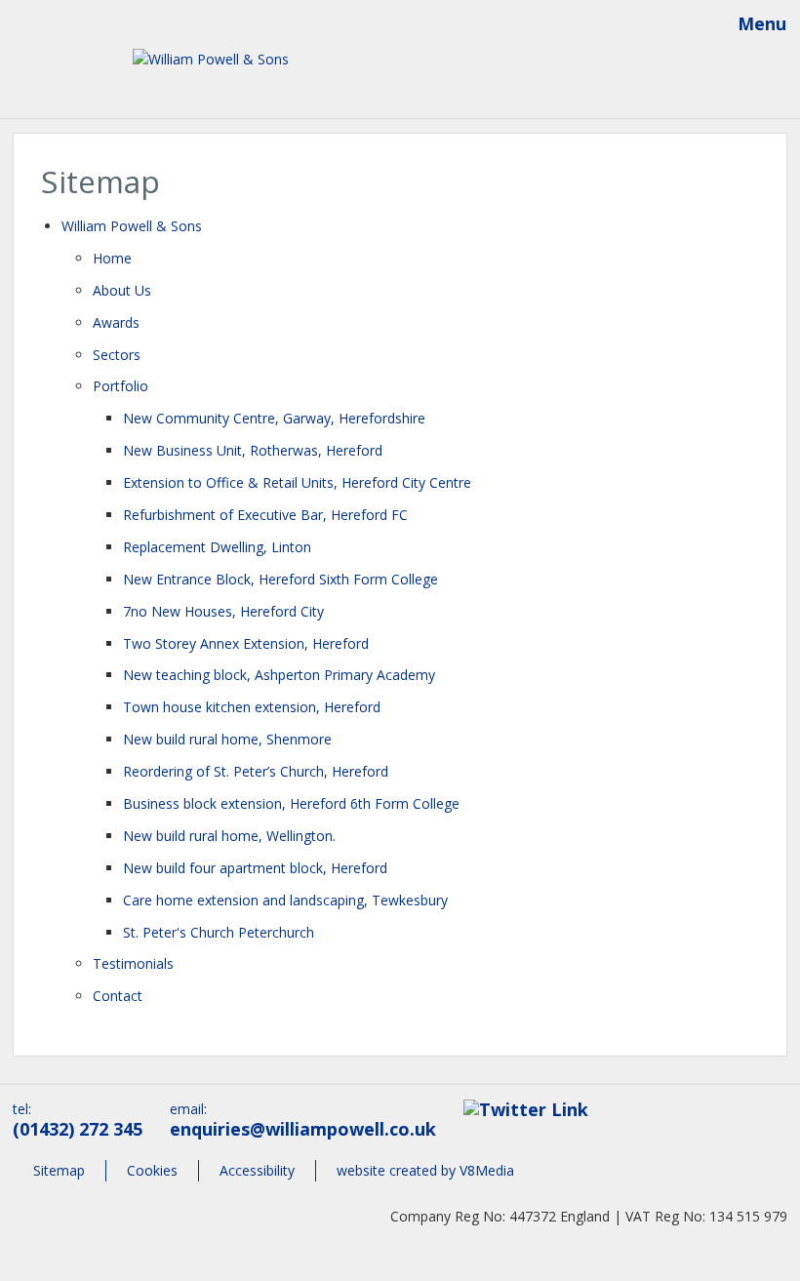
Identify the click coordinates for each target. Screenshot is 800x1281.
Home (112, 258)
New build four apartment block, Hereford (255, 868)
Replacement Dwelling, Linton (217, 547)
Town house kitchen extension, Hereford (251, 707)
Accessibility (257, 1170)
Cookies (152, 1170)
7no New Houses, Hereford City (223, 611)
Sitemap (59, 1170)
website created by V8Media (425, 1170)
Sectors (116, 354)
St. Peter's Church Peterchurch (218, 932)
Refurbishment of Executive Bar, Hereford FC (265, 514)
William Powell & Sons (131, 226)
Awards (116, 322)
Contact (117, 995)
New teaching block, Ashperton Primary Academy (279, 674)
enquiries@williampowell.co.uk (303, 1129)
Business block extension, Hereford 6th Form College (291, 803)
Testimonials (133, 963)
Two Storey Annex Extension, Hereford (246, 643)
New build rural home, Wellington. (229, 835)
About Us (122, 290)
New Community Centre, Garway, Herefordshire (274, 418)
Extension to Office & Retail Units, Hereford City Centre (297, 482)
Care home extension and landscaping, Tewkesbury (285, 900)
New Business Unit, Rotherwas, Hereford (252, 450)
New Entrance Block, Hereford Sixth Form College (280, 579)
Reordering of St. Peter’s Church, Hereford (255, 771)
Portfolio (120, 386)
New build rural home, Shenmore (227, 739)
